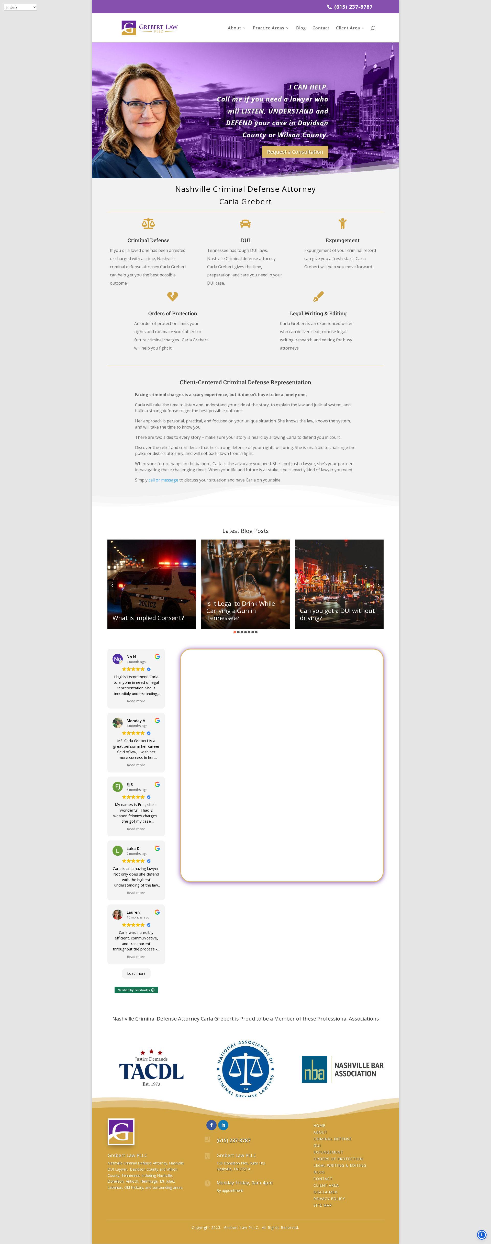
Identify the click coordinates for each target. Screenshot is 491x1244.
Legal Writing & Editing (318, 313)
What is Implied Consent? (148, 617)
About (234, 28)
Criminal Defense (148, 240)
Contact (321, 28)
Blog (301, 28)
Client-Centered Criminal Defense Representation (245, 382)
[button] (234, 632)
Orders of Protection (172, 313)
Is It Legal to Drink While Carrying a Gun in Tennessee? (240, 610)
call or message (163, 480)
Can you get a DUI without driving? (337, 614)
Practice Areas (268, 28)
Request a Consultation (295, 151)
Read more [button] (136, 701)
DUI (245, 240)
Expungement (343, 240)
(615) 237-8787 (353, 6)
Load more (136, 973)
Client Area (348, 28)
